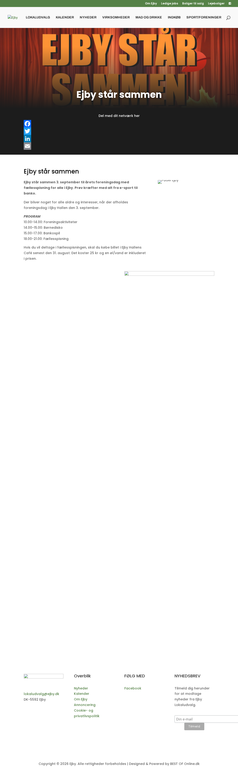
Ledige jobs (169, 3)
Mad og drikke (149, 17)
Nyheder (88, 17)
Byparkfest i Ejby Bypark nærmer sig (69, 576)
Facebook (132, 688)
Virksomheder (116, 17)
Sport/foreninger (203, 17)
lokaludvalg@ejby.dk (41, 694)
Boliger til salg (193, 3)
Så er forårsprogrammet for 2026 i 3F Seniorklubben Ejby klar (98, 618)
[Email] (119, 146)
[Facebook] (119, 123)
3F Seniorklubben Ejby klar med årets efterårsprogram (90, 533)
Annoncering (85, 705)
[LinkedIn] (119, 138)
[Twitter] (119, 131)
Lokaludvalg (38, 17)
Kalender (65, 17)
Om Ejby (151, 3)
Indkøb (174, 17)
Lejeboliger (216, 3)
